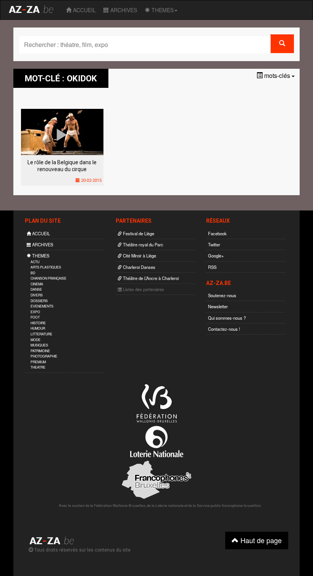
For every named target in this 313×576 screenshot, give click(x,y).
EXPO (35, 311)
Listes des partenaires (143, 289)
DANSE (36, 289)
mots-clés (277, 75)
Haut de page (260, 540)
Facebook (217, 233)
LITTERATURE (41, 334)
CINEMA (37, 284)
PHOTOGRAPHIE (44, 356)
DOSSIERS (39, 300)
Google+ (216, 255)
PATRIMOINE (40, 350)
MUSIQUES (39, 345)
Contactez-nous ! (224, 329)
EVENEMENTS (42, 306)
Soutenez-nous (222, 295)
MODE (35, 339)
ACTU (35, 261)
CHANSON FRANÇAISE (48, 278)
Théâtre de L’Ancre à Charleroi (150, 278)
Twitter (214, 244)
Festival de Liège (138, 233)
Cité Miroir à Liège (139, 255)
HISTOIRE (38, 322)
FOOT (35, 317)
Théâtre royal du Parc (142, 244)
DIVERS (37, 295)
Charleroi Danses (138, 267)
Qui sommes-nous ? (227, 318)
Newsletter (218, 306)
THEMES (162, 10)
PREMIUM (38, 361)
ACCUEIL (83, 10)
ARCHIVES (123, 10)
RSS (212, 267)
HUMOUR (38, 328)
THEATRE (38, 367)
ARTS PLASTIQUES (46, 267)
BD (33, 272)
